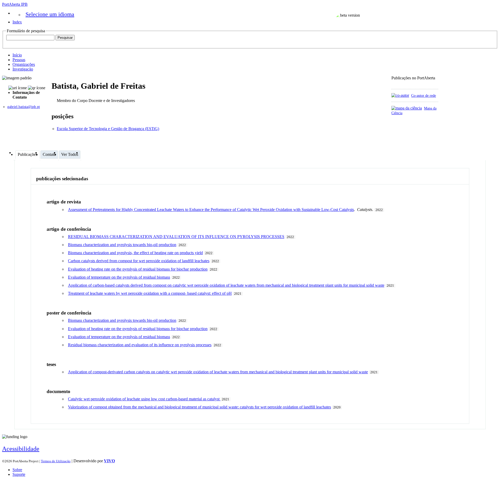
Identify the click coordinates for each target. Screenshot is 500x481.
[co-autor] (400, 95)
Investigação (22, 69)
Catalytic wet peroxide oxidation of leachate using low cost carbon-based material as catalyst (144, 399)
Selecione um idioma (50, 14)
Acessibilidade (20, 448)
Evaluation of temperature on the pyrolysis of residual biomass (119, 277)
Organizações (23, 64)
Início (17, 55)
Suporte (18, 474)
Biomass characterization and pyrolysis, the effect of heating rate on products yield (135, 253)
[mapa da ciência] (406, 108)
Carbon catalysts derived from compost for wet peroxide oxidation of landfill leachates (138, 261)
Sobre (17, 469)
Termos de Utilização (56, 461)
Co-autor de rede (423, 95)
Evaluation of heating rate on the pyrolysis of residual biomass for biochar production (138, 269)
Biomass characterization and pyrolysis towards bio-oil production (122, 244)
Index (17, 22)
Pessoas (18, 59)
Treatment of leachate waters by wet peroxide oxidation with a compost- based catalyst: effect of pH (150, 293)
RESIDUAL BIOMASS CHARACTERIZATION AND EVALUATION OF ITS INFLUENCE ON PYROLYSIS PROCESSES (176, 236)
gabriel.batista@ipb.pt (23, 107)
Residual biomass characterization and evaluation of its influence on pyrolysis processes (139, 345)
